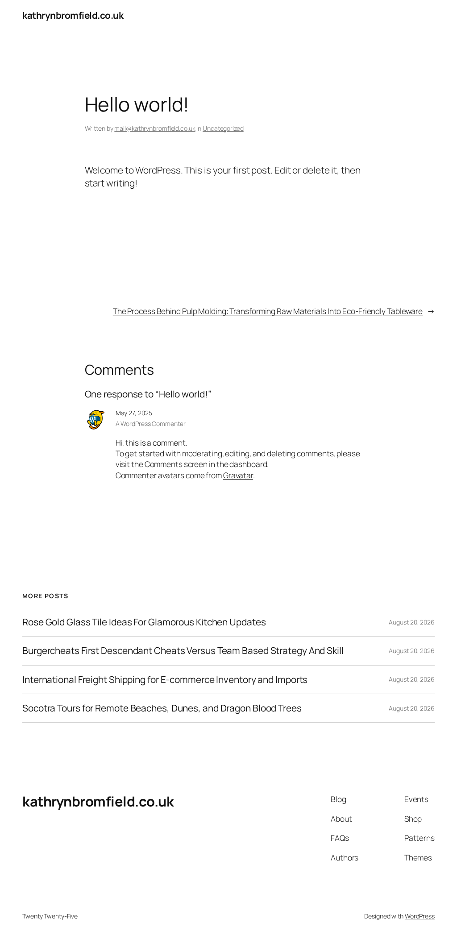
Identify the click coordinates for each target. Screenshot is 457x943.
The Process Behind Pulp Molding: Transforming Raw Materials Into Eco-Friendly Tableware (268, 311)
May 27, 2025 (134, 413)
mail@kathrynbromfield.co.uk (154, 128)
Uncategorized (223, 128)
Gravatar (238, 475)
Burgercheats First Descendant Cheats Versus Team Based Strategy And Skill (183, 650)
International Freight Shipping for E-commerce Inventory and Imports (164, 679)
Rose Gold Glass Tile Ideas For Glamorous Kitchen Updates (144, 622)
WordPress (420, 916)
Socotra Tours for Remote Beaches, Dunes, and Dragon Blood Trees (162, 708)
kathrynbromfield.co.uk (72, 15)
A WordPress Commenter (151, 423)
